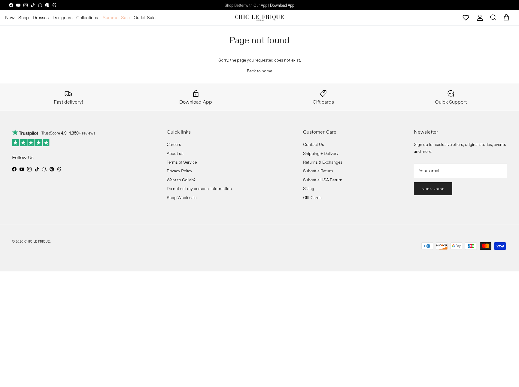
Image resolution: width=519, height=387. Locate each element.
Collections (87, 17)
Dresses (41, 17)
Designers (62, 17)
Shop (23, 17)
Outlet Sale (145, 17)
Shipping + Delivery (320, 153)
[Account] (480, 17)
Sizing (308, 188)
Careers (174, 144)
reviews (82, 133)
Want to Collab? (181, 180)
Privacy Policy (179, 171)
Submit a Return (318, 171)
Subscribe (433, 188)
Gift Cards (312, 197)
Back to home (259, 71)
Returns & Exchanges (322, 162)
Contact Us (313, 144)
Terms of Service (182, 162)
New (9, 17)
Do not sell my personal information (199, 188)
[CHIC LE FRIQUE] (259, 18)
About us (175, 153)
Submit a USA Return (322, 180)
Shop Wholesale (181, 197)
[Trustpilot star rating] (31, 142)
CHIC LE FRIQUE (37, 241)
